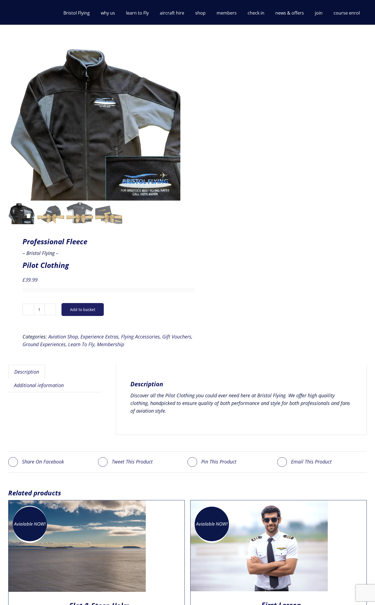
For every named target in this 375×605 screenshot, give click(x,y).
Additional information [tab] (39, 385)
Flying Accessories (140, 336)
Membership (110, 344)
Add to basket (82, 309)
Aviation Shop (63, 336)
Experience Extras (99, 336)
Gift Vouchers (176, 336)
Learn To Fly (81, 344)
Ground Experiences (44, 344)
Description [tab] (26, 371)
